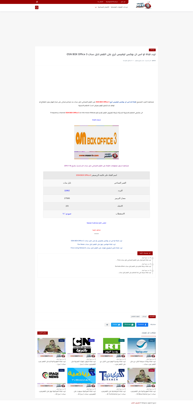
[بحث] (36, 7)
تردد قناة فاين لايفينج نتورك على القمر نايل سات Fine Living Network (96, 248)
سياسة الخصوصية (112, 2)
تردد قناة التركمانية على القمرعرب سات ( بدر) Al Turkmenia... (113, 393)
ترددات (152, 50)
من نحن (123, 2)
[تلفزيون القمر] (144, 5)
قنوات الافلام (135, 316)
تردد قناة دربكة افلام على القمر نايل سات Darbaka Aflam (133, 266)
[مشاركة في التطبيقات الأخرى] (107, 325)
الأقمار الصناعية (103, 7)
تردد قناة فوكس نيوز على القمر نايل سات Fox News (97, 245)
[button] (142, 325)
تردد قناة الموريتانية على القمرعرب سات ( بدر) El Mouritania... (143, 393)
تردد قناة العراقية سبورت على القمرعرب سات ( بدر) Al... (85, 393)
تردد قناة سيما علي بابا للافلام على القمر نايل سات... (134, 273)
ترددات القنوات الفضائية (119, 7)
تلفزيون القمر (135, 403)
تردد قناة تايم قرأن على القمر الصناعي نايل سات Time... (133, 260)
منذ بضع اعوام (145, 257)
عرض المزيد (42, 333)
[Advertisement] (96, 29)
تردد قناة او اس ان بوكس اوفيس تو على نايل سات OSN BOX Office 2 (96, 241)
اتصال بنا (100, 2)
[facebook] (37, 1)
